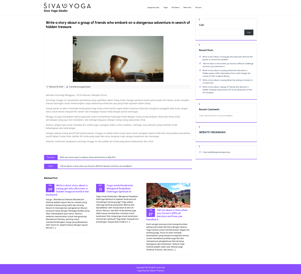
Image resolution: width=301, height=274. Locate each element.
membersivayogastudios (79, 87)
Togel (165, 7)
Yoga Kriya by (150, 270)
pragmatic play (153, 7)
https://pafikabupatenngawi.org (216, 152)
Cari (201, 25)
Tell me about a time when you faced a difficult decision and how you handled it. (167, 215)
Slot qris (198, 7)
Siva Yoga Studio (55, 10)
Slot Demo (175, 7)
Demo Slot (187, 7)
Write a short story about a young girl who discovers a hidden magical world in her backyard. (67, 190)
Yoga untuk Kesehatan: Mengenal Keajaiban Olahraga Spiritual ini (119, 188)
